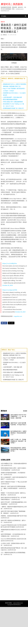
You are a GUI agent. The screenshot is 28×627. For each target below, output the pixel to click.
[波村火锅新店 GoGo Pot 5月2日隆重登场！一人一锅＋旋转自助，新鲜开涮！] (5, 415)
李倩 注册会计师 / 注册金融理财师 (13, 101)
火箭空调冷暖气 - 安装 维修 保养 (12, 97)
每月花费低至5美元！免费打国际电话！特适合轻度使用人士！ (18, 432)
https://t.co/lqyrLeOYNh (9, 290)
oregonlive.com (18, 316)
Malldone (5, 34)
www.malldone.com (18, 603)
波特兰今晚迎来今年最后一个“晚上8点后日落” (14, 482)
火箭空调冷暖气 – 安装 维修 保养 (12, 367)
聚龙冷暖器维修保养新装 (10, 99)
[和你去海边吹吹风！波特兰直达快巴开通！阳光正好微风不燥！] (5, 448)
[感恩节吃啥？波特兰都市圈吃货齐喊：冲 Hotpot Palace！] (5, 423)
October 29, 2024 (7, 285)
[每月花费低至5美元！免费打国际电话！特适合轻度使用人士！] (5, 431)
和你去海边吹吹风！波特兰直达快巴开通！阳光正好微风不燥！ (18, 449)
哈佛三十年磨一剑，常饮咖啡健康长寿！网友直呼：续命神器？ (18, 441)
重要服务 (4, 411)
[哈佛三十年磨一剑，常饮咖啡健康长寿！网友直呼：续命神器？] (5, 440)
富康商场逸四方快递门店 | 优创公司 (13, 108)
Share (4, 323)
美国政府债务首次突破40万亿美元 (10, 529)
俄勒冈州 (3, 21)
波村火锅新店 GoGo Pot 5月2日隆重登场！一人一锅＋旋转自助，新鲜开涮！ (18, 416)
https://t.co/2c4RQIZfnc (9, 263)
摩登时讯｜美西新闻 (12, 4)
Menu (4, 16)
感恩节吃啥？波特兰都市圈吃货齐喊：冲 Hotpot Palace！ (18, 423)
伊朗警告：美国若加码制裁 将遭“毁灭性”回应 (14, 516)
